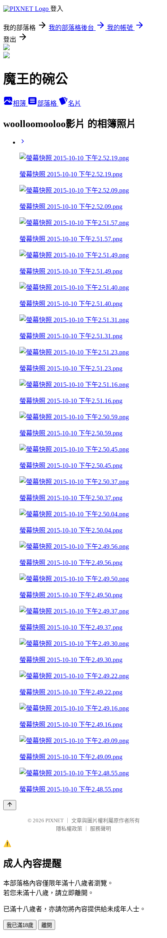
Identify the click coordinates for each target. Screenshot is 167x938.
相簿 (20, 103)
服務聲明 (100, 829)
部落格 (47, 103)
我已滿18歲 (19, 925)
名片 (74, 103)
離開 (46, 925)
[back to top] (9, 805)
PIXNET (54, 820)
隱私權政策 (69, 829)
